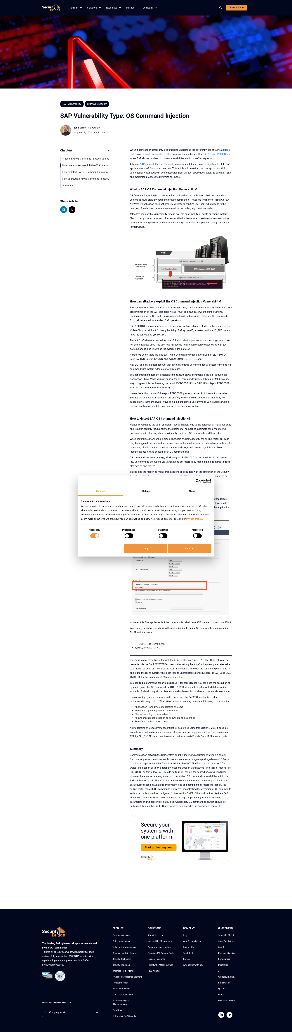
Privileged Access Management (127, 977)
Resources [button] (111, 7)
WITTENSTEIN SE (226, 977)
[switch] (129, 535)
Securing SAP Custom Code (161, 953)
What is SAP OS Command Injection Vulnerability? (86, 158)
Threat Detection (120, 983)
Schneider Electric (226, 935)
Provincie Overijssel (227, 953)
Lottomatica (224, 959)
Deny (145, 548)
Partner (130, 7)
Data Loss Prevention (123, 994)
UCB (220, 994)
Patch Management (122, 941)
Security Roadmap (121, 965)
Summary (67, 185)
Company (148, 7)
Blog (185, 935)
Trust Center (189, 953)
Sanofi (221, 947)
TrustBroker (118, 1010)
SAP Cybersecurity (97, 104)
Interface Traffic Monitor (124, 971)
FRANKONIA (224, 983)
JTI (219, 971)
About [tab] (192, 491)
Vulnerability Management (125, 947)
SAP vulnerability (149, 164)
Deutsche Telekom (226, 1000)
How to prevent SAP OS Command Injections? (86, 178)
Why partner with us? (193, 965)
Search (221, 7)
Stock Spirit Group (226, 941)
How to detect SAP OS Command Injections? (86, 172)
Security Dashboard (122, 959)
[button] (109, 152)
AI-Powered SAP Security (124, 1016)
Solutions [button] (92, 7)
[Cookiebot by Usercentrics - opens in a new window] (197, 481)
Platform (73, 7)
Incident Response (156, 959)
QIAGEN (222, 988)
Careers (186, 959)
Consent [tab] (100, 491)
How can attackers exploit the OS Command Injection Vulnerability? (86, 165)
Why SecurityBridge (192, 941)
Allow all (189, 548)
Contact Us (188, 947)
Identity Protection (121, 988)
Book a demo (236, 7)
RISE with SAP (154, 971)
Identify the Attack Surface (160, 965)
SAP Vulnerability (72, 104)
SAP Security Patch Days (216, 154)
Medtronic (223, 965)
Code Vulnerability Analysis (125, 953)
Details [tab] (146, 491)
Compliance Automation (159, 947)
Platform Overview (121, 935)
